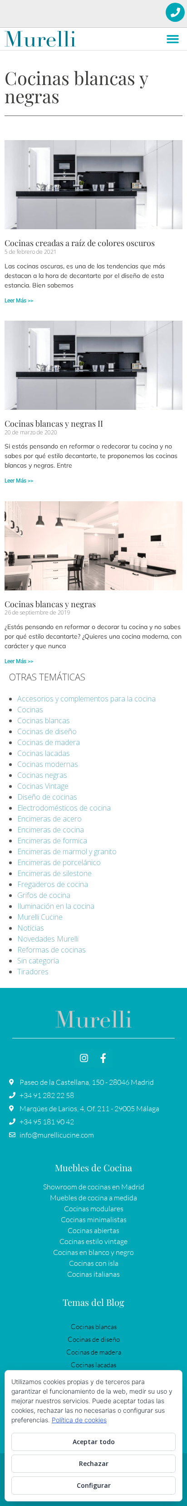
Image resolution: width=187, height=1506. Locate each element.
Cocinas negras (42, 775)
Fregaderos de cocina (52, 884)
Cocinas (30, 710)
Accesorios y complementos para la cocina (86, 699)
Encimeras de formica (52, 841)
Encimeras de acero (49, 819)
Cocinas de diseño (47, 731)
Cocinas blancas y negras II (54, 423)
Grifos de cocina (43, 895)
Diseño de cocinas (47, 797)
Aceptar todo (94, 1441)
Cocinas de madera (48, 742)
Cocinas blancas (43, 720)
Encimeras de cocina (50, 830)
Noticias (30, 928)
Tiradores (33, 972)
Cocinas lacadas (43, 753)
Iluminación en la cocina (55, 906)
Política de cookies (79, 1420)
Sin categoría (38, 961)
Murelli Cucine (40, 917)
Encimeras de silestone (54, 873)
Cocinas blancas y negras (50, 604)
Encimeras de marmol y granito (67, 851)
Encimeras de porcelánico (59, 862)
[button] (173, 39)
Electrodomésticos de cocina (64, 808)
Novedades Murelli (48, 939)
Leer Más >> (19, 300)
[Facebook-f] (103, 1058)
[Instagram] (84, 1058)
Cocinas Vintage (43, 786)
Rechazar (93, 1463)
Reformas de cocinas (51, 950)
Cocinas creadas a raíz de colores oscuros (80, 242)
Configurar (94, 1485)
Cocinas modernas (47, 764)
